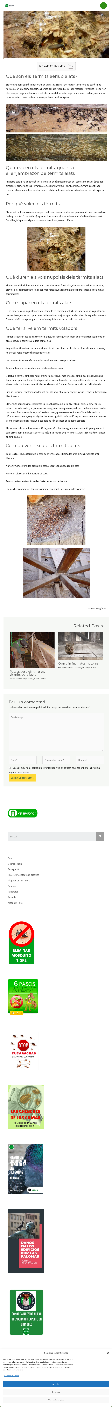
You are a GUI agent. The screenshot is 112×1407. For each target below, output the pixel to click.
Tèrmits (12, 897)
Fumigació (13, 869)
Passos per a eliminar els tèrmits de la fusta (27, 673)
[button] (107, 1353)
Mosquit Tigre (15, 902)
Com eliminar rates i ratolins (78, 663)
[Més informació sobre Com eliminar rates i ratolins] (80, 645)
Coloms (12, 886)
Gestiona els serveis (11, 1376)
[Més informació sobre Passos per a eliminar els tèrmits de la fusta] (32, 649)
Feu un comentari (17, 678)
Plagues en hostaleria (19, 880)
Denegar (56, 1392)
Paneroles (13, 891)
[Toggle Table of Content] (69, 66)
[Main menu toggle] (103, 5)
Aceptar (56, 1384)
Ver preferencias (56, 1400)
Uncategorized (32, 678)
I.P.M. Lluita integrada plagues (23, 874)
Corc (10, 858)
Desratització (15, 863)
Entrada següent (98, 608)
